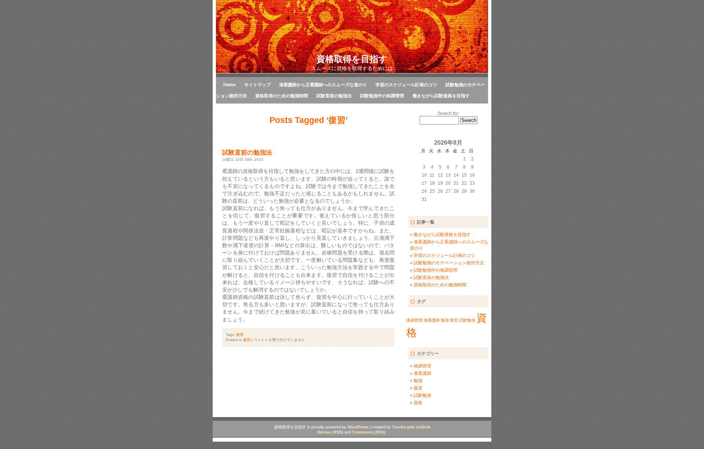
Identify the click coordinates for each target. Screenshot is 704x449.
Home (229, 84)
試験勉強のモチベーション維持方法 (449, 262)
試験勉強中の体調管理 (382, 95)
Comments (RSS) (368, 432)
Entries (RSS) (330, 432)
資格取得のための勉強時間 (281, 95)
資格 (418, 402)
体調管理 (414, 320)
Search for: (448, 113)
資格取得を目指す (352, 59)
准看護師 (431, 320)
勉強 (445, 320)
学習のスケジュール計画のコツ (406, 84)
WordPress (358, 427)
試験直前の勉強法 (334, 95)
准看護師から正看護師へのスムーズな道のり (323, 84)
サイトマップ (257, 84)
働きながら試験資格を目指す (441, 95)
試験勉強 (467, 320)
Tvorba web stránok (411, 427)
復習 (239, 335)
